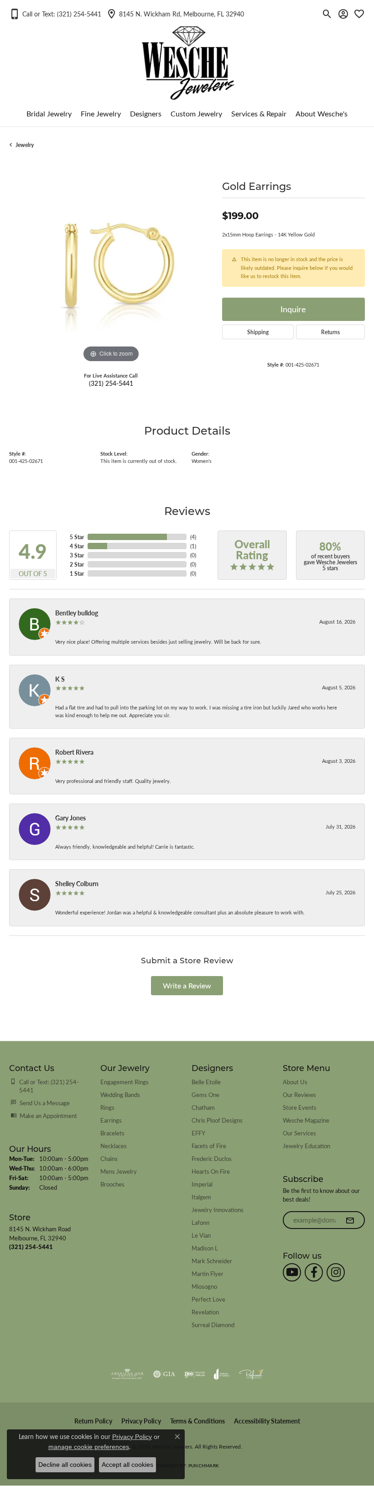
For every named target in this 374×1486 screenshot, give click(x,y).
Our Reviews (299, 1094)
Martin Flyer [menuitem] (207, 1273)
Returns (330, 332)
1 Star (77, 573)
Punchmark (203, 1465)
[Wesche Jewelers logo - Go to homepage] (187, 56)
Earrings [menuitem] (111, 1120)
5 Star (77, 537)
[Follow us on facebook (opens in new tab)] (314, 1272)
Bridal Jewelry (49, 113)
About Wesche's (322, 113)
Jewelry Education (306, 1146)
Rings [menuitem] (107, 1107)
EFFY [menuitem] (198, 1133)
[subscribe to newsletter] (350, 1220)
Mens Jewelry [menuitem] (118, 1171)
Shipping (258, 332)
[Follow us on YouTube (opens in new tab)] (292, 1272)
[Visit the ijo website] (194, 1374)
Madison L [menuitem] (205, 1248)
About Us (295, 1082)
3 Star (77, 555)
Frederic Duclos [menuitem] (212, 1158)
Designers (145, 113)
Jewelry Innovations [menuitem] (218, 1209)
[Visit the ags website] (127, 1374)
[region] (111, 263)
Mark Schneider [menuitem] (212, 1261)
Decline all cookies (65, 1464)
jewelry (25, 144)
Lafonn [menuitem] (200, 1222)
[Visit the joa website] (222, 1374)
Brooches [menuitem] (112, 1184)
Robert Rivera (74, 751)
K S (60, 678)
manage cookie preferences (88, 1446)
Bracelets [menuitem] (112, 1133)
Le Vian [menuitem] (201, 1235)
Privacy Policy (141, 1421)
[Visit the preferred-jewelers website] (251, 1374)
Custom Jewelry (196, 113)
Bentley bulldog (76, 612)
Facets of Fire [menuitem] (209, 1146)
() (193, 537)
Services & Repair (258, 113)
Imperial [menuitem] (202, 1184)
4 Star (77, 546)
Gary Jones (70, 817)
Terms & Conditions (197, 1421)
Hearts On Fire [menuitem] (211, 1171)
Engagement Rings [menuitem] (124, 1082)
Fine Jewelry (101, 113)
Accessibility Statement (267, 1421)
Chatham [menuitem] (203, 1107)
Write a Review (187, 985)
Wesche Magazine (306, 1120)
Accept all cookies (127, 1464)
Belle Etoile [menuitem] (206, 1082)
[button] (55, 14)
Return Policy (93, 1421)
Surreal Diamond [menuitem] (213, 1324)
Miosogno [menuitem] (204, 1286)
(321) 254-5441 (111, 383)
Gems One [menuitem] (205, 1094)
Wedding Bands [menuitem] (120, 1094)
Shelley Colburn (77, 883)
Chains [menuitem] (109, 1158)
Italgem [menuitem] (201, 1197)
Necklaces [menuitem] (113, 1146)
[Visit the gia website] (164, 1374)
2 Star (77, 564)
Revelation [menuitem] (205, 1312)
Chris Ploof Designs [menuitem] (217, 1120)
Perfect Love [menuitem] (208, 1299)
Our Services (299, 1133)
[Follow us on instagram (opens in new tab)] (336, 1272)
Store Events (300, 1107)
